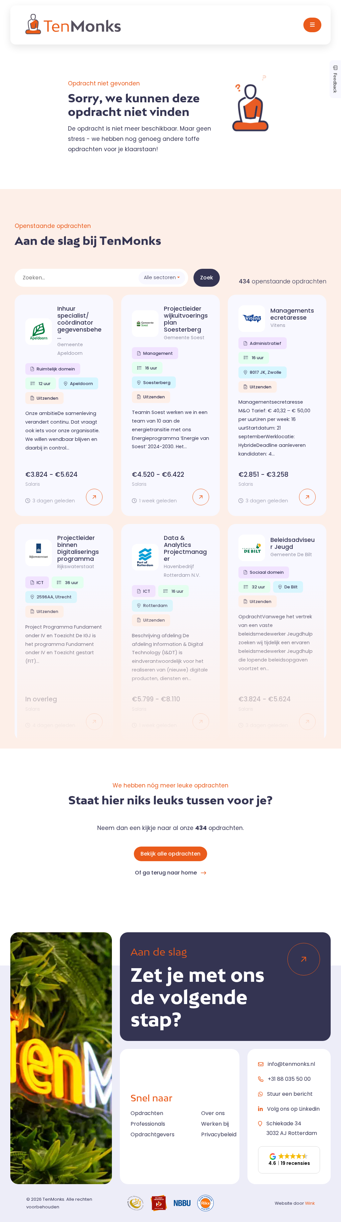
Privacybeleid (218, 1134)
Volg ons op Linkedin (293, 1109)
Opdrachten (147, 1113)
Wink (310, 1203)
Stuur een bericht (290, 1094)
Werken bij (215, 1124)
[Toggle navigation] (312, 25)
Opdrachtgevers (152, 1134)
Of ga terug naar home (166, 872)
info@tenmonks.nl (291, 1064)
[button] (289, 1159)
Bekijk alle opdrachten (170, 854)
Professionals (148, 1124)
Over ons (213, 1113)
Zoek (206, 277)
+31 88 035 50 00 (289, 1079)
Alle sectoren (160, 277)
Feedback (335, 82)
